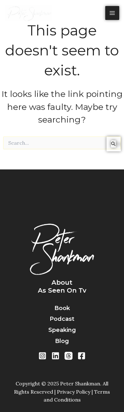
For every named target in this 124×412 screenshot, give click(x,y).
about (62, 282)
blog (62, 341)
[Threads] (68, 355)
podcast (62, 318)
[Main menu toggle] (112, 13)
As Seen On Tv (62, 290)
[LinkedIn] (55, 355)
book (62, 308)
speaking (62, 329)
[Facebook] (81, 355)
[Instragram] (42, 355)
